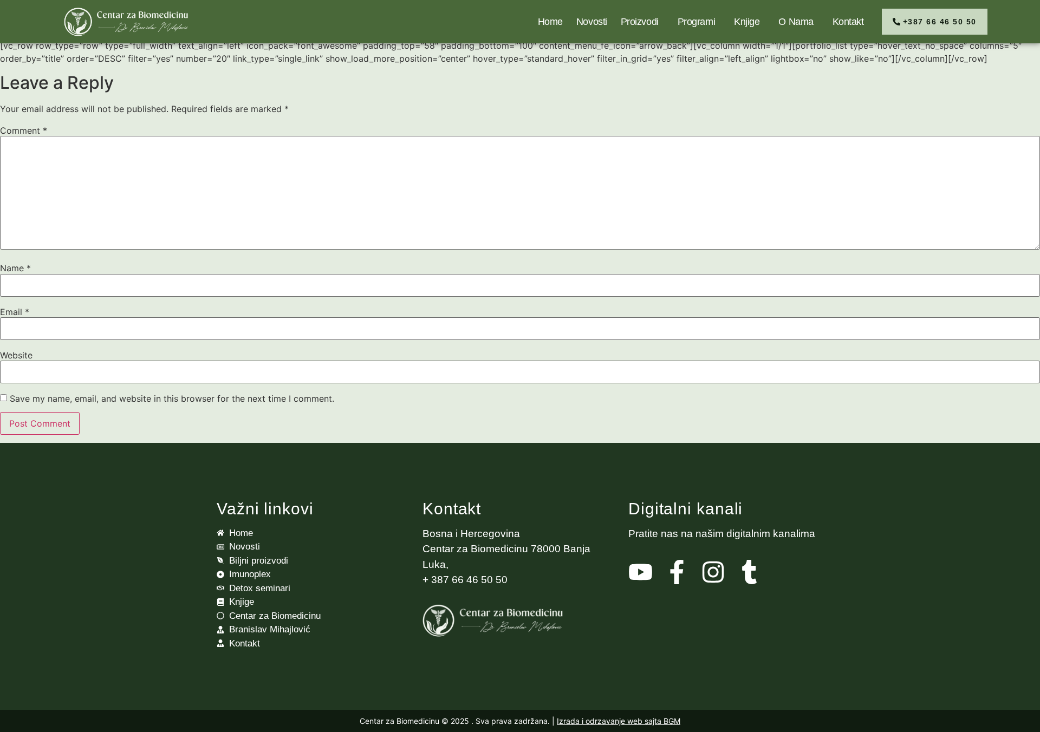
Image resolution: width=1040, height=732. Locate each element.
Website (16, 355)
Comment (23, 130)
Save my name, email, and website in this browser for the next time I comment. (172, 398)
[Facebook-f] (677, 572)
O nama (795, 21)
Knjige (746, 21)
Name (15, 268)
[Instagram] (713, 572)
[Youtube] (640, 572)
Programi (696, 21)
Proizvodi (640, 21)
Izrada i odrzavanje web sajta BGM (618, 721)
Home (550, 21)
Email (14, 312)
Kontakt (848, 21)
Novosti (591, 21)
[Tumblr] (749, 572)
